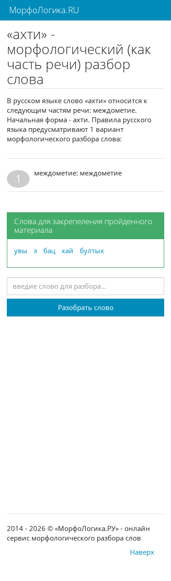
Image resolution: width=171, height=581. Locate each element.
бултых (92, 250)
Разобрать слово (86, 307)
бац (49, 250)
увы (20, 250)
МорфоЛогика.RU (43, 10)
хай (67, 250)
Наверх (142, 551)
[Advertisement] (85, 401)
